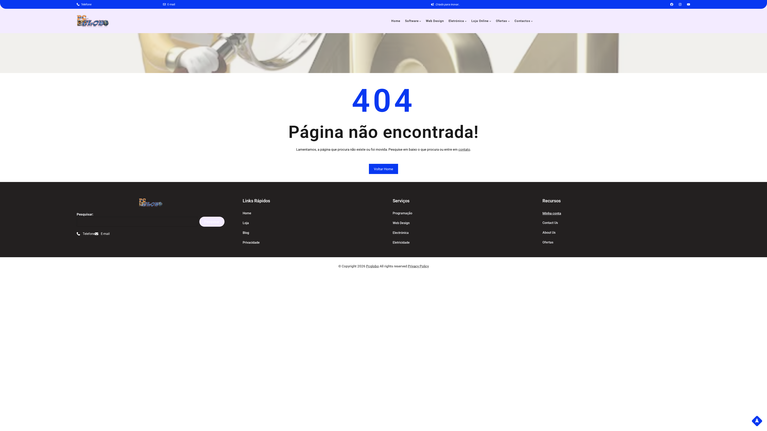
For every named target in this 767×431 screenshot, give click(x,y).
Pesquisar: (85, 214)
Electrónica (401, 233)
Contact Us (550, 223)
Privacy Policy (418, 266)
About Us (548, 232)
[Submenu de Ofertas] (509, 21)
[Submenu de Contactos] (532, 21)
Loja (246, 223)
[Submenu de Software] (420, 21)
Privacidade (251, 242)
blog (246, 233)
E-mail (171, 4)
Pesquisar (212, 222)
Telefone (86, 4)
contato (464, 149)
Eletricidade (401, 242)
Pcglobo (372, 266)
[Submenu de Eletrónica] (466, 21)
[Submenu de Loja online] (490, 21)
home (247, 213)
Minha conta (551, 213)
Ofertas (547, 242)
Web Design (401, 223)
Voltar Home (383, 169)
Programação (402, 213)
